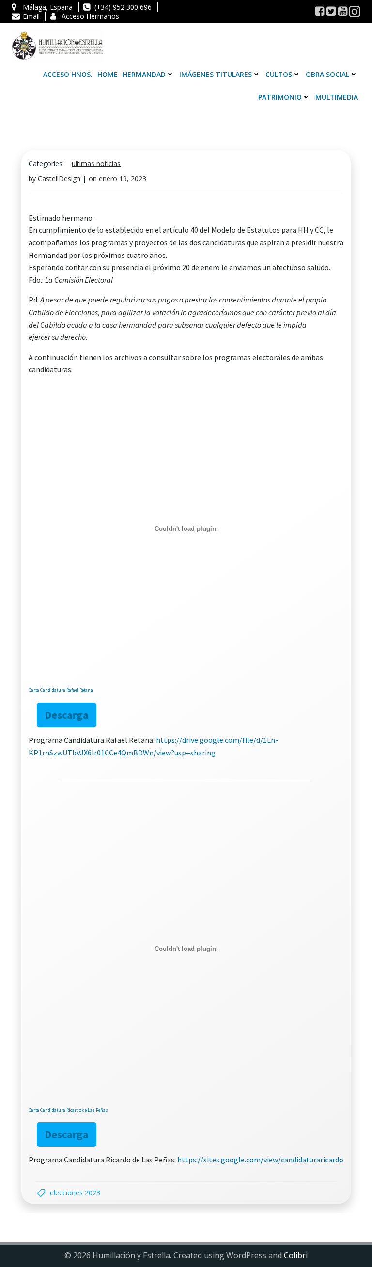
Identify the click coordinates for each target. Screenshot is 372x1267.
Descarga (67, 715)
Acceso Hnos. (68, 74)
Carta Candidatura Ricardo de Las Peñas (68, 1110)
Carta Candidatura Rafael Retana (61, 690)
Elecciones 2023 (75, 1192)
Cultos (278, 74)
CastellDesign (59, 178)
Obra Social (327, 74)
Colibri (296, 1255)
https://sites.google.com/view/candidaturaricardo (260, 1159)
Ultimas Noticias (96, 163)
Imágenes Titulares (215, 74)
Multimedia (336, 97)
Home (107, 74)
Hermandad (144, 74)
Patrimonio (280, 97)
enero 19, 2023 (122, 178)
